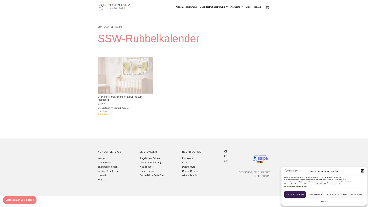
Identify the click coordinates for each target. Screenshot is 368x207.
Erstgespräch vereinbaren (19, 200)
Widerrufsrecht (189, 175)
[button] (362, 170)
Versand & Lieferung (108, 171)
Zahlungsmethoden (108, 167)
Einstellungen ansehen (344, 194)
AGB (184, 162)
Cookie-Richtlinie (322, 201)
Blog (248, 7)
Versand (105, 111)
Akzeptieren (295, 194)
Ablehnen (316, 194)
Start (100, 27)
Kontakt (257, 7)
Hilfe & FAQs (104, 162)
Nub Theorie (146, 167)
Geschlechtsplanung (186, 7)
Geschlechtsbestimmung (212, 7)
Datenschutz (188, 167)
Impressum (187, 158)
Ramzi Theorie (147, 171)
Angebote (235, 7)
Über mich (103, 175)
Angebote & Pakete (150, 158)
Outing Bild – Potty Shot (152, 175)
